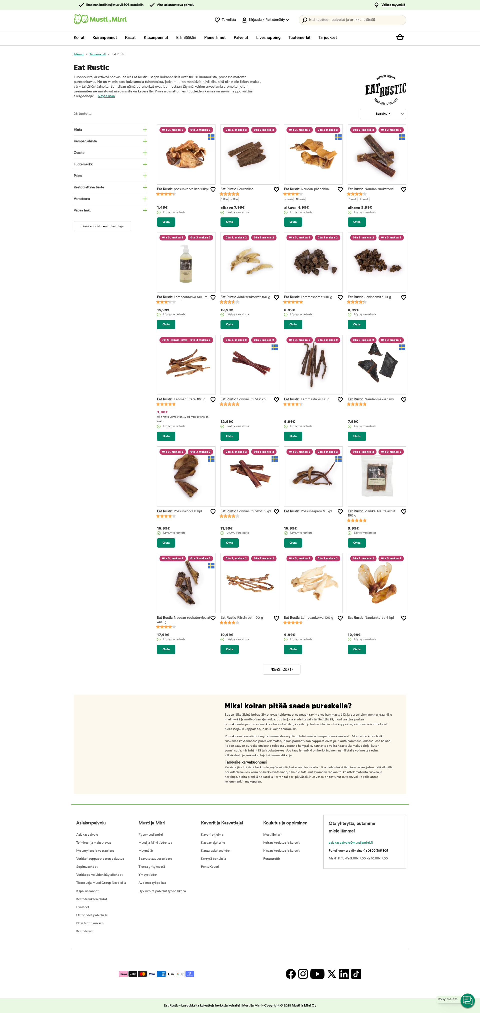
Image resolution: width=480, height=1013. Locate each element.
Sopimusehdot (87, 866)
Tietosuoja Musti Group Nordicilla (101, 882)
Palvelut (241, 38)
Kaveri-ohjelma (212, 834)
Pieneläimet (215, 38)
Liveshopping (268, 38)
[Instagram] (303, 974)
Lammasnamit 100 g (308, 297)
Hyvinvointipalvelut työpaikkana (162, 891)
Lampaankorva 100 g (308, 618)
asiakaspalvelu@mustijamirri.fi (351, 842)
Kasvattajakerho (213, 842)
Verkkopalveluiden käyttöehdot (99, 874)
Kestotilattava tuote (89, 187)
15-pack (364, 199)
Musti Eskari (272, 834)
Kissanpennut (156, 38)
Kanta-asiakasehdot (215, 850)
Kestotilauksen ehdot (91, 899)
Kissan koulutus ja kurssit (281, 850)
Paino (78, 176)
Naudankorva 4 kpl (371, 618)
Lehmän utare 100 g (181, 399)
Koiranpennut (104, 38)
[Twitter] (332, 974)
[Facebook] (290, 974)
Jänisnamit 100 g (369, 297)
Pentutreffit (271, 858)
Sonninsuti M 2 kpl (243, 399)
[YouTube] (317, 974)
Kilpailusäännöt (87, 891)
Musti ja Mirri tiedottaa (155, 842)
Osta (166, 222)
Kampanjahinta (85, 141)
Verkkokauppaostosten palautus (100, 858)
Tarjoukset (327, 38)
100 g (225, 199)
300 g (234, 199)
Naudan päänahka (306, 189)
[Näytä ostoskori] (401, 38)
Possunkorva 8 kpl (179, 511)
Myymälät (145, 850)
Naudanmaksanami (371, 399)
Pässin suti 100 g (241, 618)
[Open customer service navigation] (468, 1001)
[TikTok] (355, 974)
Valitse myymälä (393, 5)
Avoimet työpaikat (152, 882)
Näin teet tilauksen (90, 923)
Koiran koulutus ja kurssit (281, 842)
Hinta (78, 130)
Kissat (130, 38)
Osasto (79, 153)
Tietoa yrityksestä (151, 866)
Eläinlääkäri (186, 38)
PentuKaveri (210, 866)
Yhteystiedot (148, 874)
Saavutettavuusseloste (155, 858)
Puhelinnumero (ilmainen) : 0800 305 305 (358, 850)
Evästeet (82, 907)
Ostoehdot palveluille (92, 915)
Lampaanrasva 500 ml (182, 297)
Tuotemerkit (299, 38)
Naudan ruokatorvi (371, 189)
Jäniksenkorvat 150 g (245, 297)
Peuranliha (237, 189)
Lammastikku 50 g (307, 399)
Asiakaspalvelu (87, 834)
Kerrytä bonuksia (213, 858)
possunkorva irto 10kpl (182, 189)
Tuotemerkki (83, 164)
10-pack (300, 199)
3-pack (289, 199)
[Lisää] (213, 189)
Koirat (79, 38)
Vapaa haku (83, 210)
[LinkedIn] (344, 974)
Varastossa (82, 199)
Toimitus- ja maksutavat (93, 842)
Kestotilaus (84, 931)
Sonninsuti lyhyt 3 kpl (245, 511)
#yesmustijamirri (150, 834)
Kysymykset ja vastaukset (95, 850)
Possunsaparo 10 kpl (308, 511)
